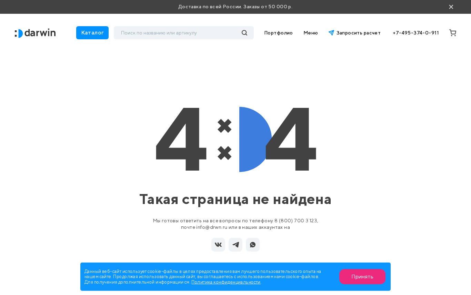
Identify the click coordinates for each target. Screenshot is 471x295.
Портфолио (278, 32)
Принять (362, 276)
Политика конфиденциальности (225, 281)
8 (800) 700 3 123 (295, 220)
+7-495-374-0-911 (416, 32)
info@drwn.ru (211, 227)
